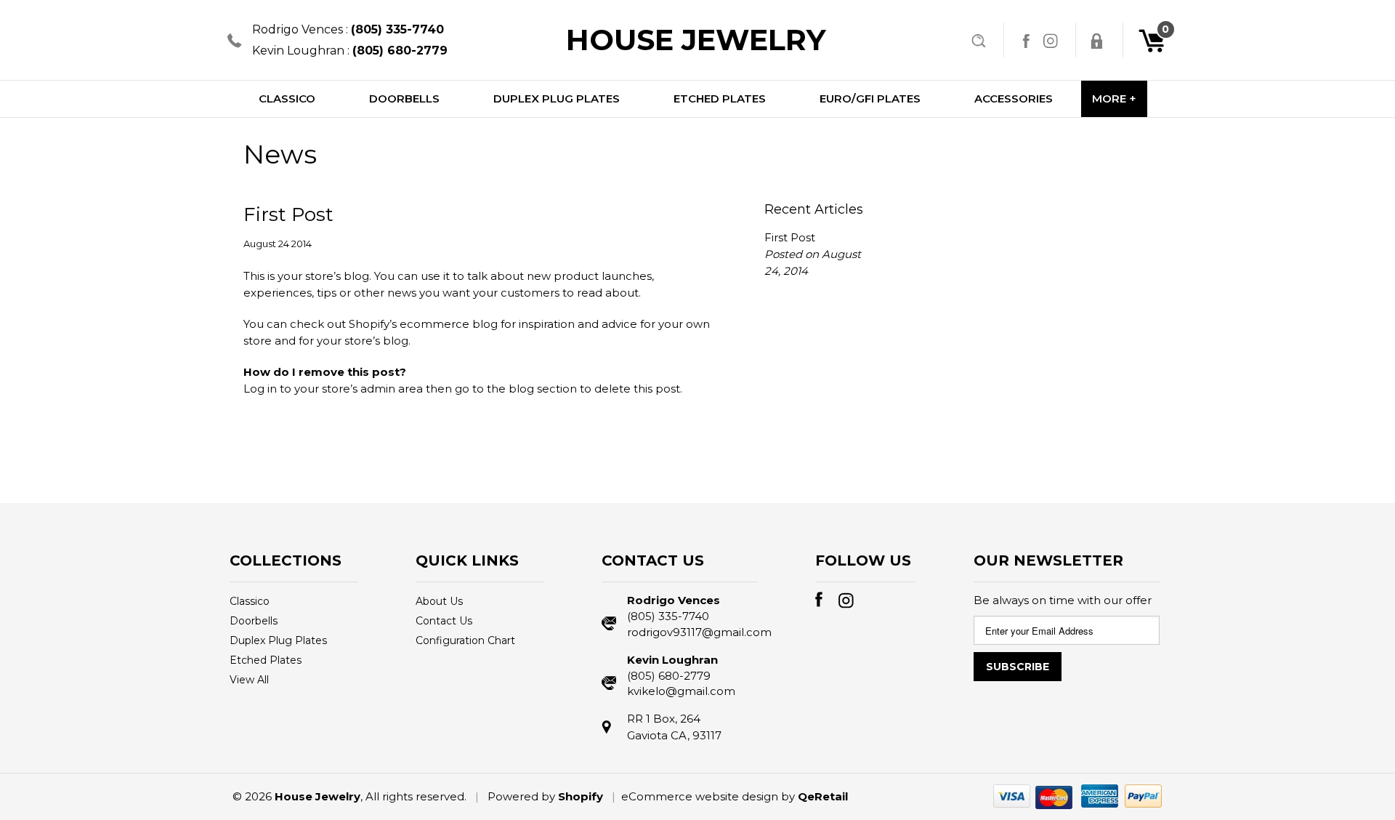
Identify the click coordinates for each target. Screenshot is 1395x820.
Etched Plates (266, 660)
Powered (513, 796)
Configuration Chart (465, 640)
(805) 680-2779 (669, 676)
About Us (439, 601)
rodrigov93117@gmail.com (692, 632)
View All (249, 679)
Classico (250, 601)
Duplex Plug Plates (278, 640)
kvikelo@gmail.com (681, 691)
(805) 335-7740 (668, 616)
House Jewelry (696, 39)
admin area (391, 388)
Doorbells (254, 620)
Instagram (1050, 40)
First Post (288, 214)
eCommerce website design (699, 796)
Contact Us (444, 620)
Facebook (1026, 40)
